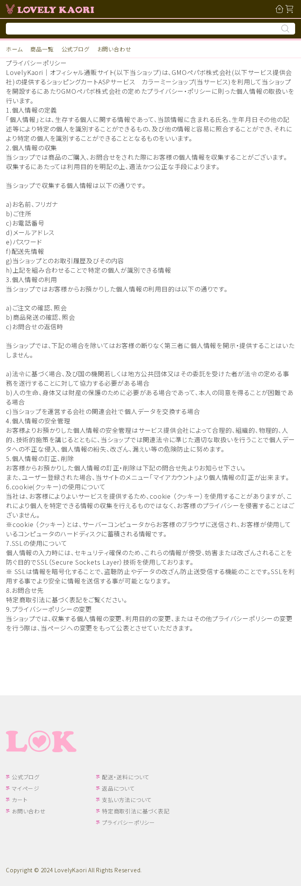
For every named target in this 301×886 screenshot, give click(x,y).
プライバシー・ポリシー (179, 91)
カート (19, 800)
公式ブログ (75, 49)
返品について (118, 788)
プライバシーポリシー (128, 822)
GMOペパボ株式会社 (202, 72)
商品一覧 (41, 49)
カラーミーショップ (167, 81)
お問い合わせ (114, 49)
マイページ (26, 788)
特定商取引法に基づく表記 (136, 811)
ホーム (14, 49)
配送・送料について (126, 777)
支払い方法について (127, 800)
